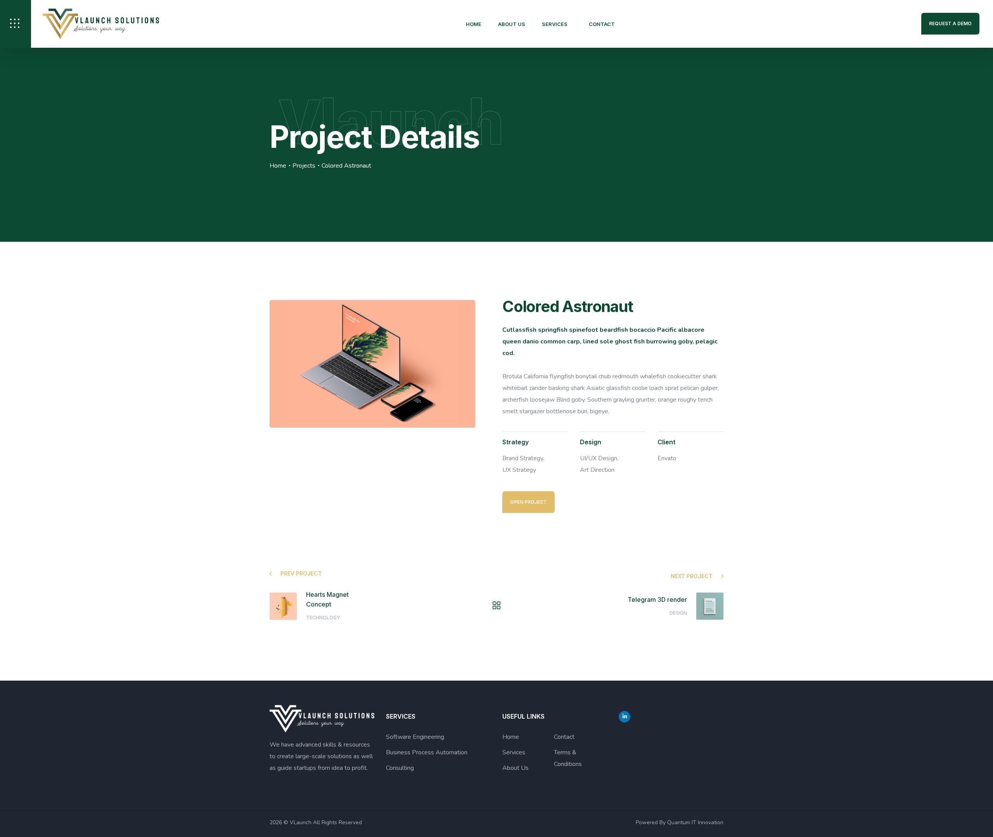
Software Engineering (415, 737)
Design (678, 613)
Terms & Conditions (568, 758)
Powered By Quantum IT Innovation (679, 822)
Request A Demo (950, 23)
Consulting (400, 768)
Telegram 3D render (657, 599)
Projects (303, 165)
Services (554, 24)
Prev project (301, 573)
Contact (602, 24)
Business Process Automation (426, 752)
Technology (323, 617)
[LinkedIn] (624, 717)
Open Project (528, 502)
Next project (692, 576)
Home (473, 24)
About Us (511, 24)
